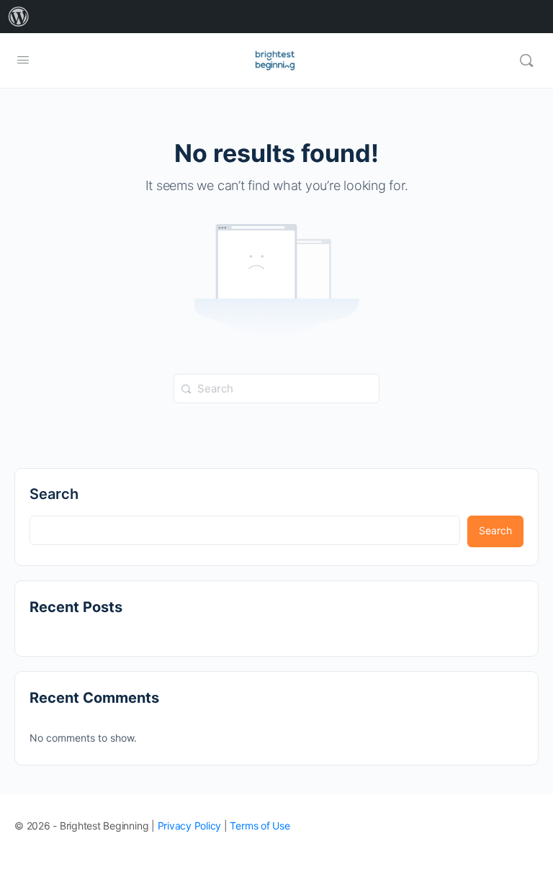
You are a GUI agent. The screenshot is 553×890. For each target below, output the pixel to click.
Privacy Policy (190, 825)
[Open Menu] (23, 59)
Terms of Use (259, 825)
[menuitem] (18, 16)
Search (54, 494)
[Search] (526, 60)
